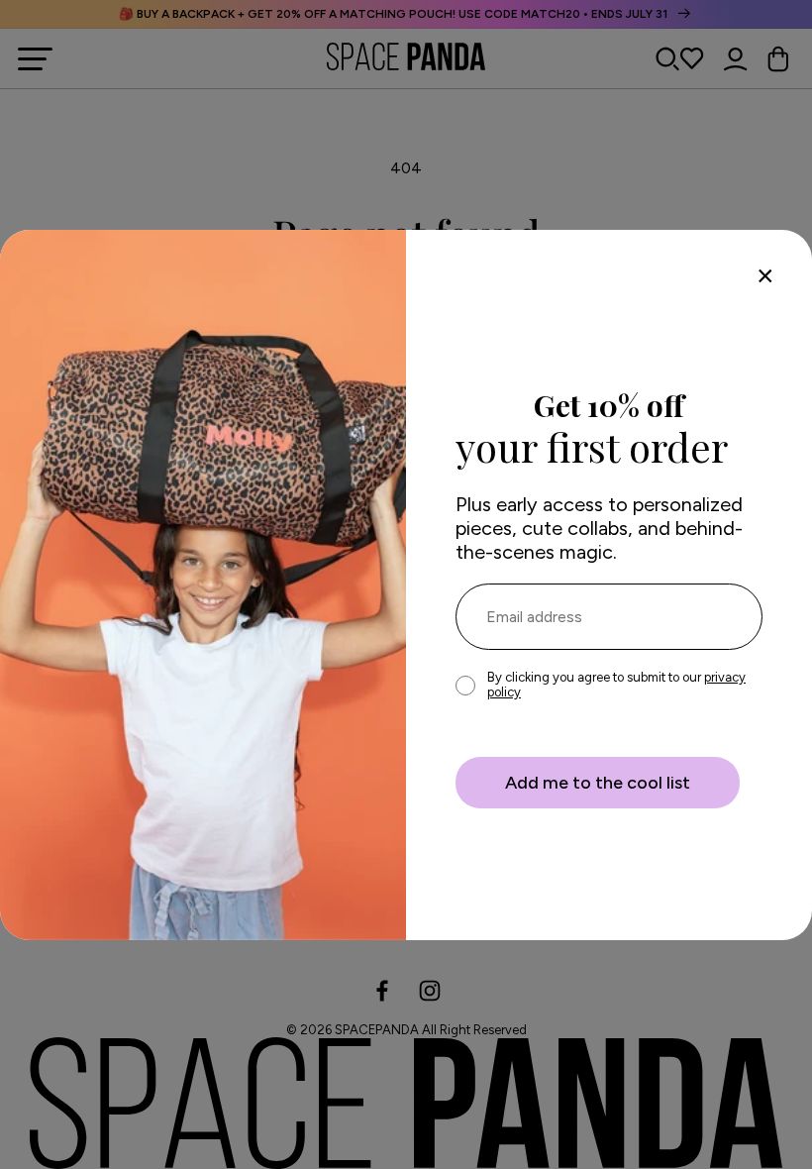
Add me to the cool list (597, 783)
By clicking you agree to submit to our (616, 684)
